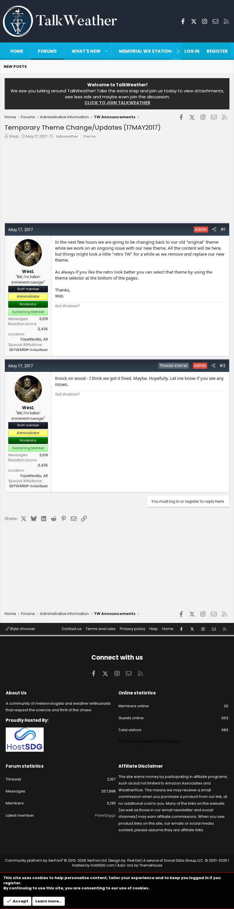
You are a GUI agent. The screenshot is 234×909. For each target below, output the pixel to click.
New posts (15, 66)
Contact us (72, 628)
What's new (86, 51)
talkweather (67, 136)
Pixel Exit (134, 860)
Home (16, 51)
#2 (222, 365)
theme (89, 136)
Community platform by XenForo (56, 860)
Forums (47, 51)
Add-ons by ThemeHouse (139, 865)
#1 (222, 229)
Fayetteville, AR (34, 339)
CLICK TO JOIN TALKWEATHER (117, 103)
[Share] (214, 229)
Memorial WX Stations (147, 51)
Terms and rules (101, 628)
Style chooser (22, 628)
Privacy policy (132, 628)
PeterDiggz (105, 815)
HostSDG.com (102, 865)
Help (153, 628)
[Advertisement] (117, 183)
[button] (106, 51)
